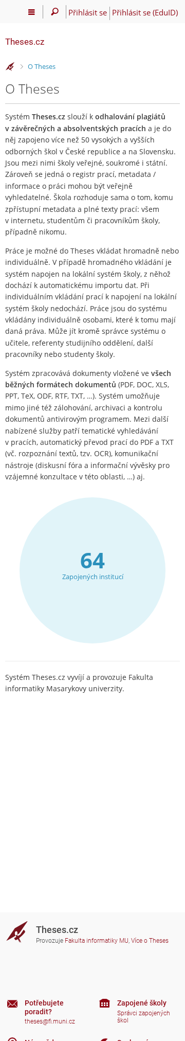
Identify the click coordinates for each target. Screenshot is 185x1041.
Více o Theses (150, 940)
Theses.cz (24, 42)
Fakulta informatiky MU (96, 940)
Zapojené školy (141, 1003)
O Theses (41, 66)
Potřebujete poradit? (44, 1007)
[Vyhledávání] (54, 12)
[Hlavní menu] (31, 12)
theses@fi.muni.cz (50, 1021)
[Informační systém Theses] (10, 67)
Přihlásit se (87, 12)
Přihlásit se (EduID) (145, 12)
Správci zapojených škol (143, 1017)
